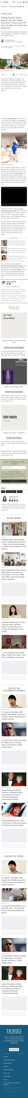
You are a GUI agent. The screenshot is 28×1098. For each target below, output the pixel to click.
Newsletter (24, 74)
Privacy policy (7, 1073)
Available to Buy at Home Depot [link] (14, 391)
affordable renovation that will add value (11, 265)
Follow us (16, 74)
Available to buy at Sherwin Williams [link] (14, 347)
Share (4, 74)
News (20, 41)
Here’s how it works (9, 47)
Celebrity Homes (6, 13)
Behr (3, 491)
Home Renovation (11, 491)
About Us (6, 1056)
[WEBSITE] (10, 284)
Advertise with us (8, 1063)
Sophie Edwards (10, 40)
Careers (5, 1079)
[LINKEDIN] (12, 500)
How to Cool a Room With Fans (17, 6)
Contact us (6, 1066)
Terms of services (17, 471)
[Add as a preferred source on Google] (14, 1049)
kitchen (19, 269)
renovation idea (12, 118)
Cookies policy (7, 1076)
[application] (14, 196)
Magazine (19, 2)
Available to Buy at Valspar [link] (14, 437)
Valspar (20, 491)
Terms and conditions (9, 1069)
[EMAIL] (17, 500)
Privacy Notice (18, 473)
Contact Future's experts (9, 1060)
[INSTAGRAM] (7, 284)
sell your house (19, 173)
